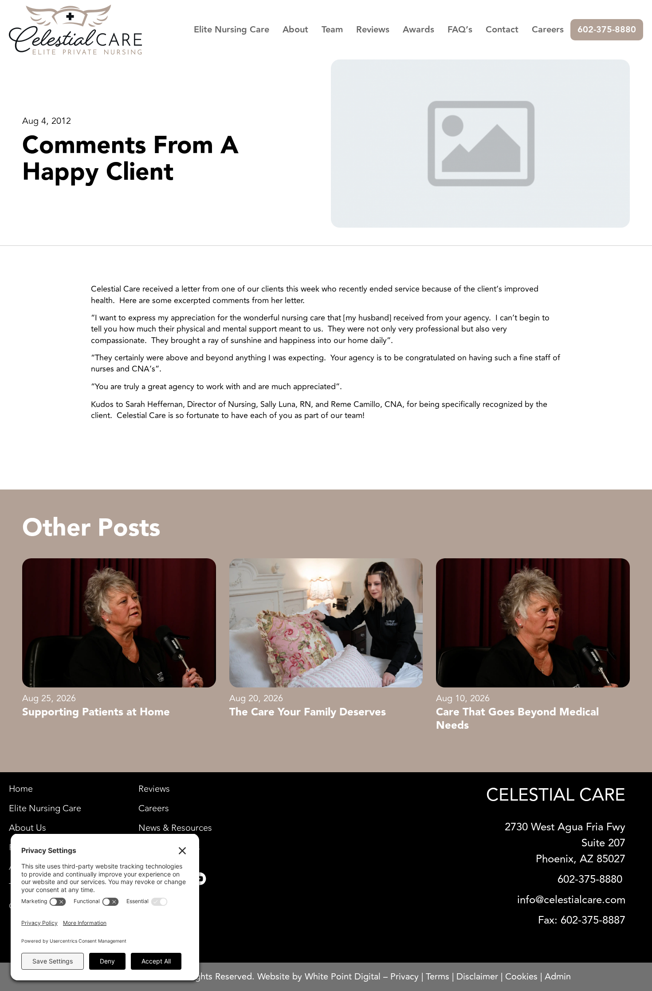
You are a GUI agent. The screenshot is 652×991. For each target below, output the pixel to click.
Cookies (521, 976)
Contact (502, 30)
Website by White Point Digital (319, 976)
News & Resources (175, 828)
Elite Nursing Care (231, 30)
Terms (437, 976)
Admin (558, 976)
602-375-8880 (606, 30)
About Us (27, 828)
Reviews (372, 30)
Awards (418, 30)
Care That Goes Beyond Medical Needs (517, 719)
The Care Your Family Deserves (307, 712)
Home (21, 789)
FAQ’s (460, 30)
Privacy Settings (169, 847)
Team (332, 30)
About (295, 30)
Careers (548, 30)
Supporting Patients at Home (96, 712)
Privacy (404, 976)
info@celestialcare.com (571, 900)
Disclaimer (477, 976)
